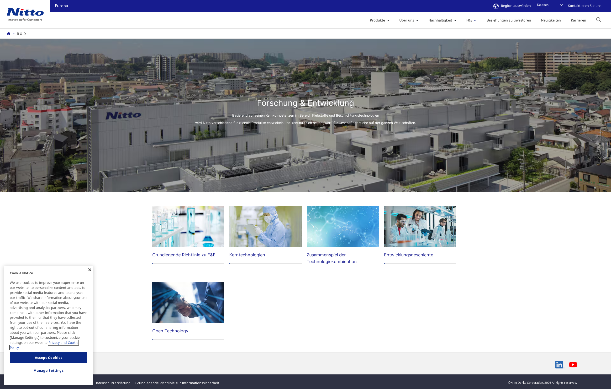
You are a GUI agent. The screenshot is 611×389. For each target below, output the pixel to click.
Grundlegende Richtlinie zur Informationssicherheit (177, 383)
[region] (48, 325)
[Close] (89, 270)
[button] (598, 20)
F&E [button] (469, 20)
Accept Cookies (49, 357)
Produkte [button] (377, 20)
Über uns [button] (406, 20)
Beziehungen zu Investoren (509, 20)
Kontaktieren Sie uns (584, 5)
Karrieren (578, 20)
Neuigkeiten (551, 20)
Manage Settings (48, 370)
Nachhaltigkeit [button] (440, 20)
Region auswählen (516, 5)
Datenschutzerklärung (113, 383)
